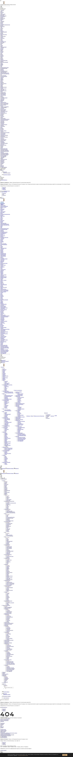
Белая (1, 323)
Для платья (2, 318)
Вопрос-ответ (2, 732)
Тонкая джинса (3, 306)
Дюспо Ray (2, 260)
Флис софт (2, 283)
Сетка (1, 268)
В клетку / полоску (3, 309)
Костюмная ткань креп (4, 237)
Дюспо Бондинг (3, 256)
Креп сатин (2, 212)
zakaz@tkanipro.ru (4, 707)
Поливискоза (2, 233)
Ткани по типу (2, 205)
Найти (2, 752)
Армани (1, 301)
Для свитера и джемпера (4, 350)
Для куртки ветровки (4, 339)
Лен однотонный (3, 243)
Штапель (1, 303)
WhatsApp (4, 189)
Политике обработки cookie (23, 755)
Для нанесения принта (4, 316)
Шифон (1, 302)
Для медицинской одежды (4, 315)
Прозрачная (2, 319)
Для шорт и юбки (3, 336)
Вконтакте (4, 187)
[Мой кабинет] (0, 467)
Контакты (2, 726)
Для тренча (2, 340)
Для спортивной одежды (4, 347)
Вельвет (1, 221)
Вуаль (1, 218)
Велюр (1, 222)
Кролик (1, 249)
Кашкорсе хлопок (3, 277)
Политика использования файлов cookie (7, 734)
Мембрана (2, 261)
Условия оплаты (3, 729)
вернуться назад (3, 718)
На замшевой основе (3, 232)
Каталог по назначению (4, 720)
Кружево (1, 241)
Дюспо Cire (2, 259)
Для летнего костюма (4, 333)
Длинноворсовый (3, 248)
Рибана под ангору (3, 287)
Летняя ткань (2, 332)
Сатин (1, 210)
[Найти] (1, 6)
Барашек (1, 250)
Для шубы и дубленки (4, 331)
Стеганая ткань (3, 269)
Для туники (2, 335)
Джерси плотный (3, 274)
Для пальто (2, 317)
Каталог (5, 482)
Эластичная (2, 266)
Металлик (2, 231)
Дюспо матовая (3, 255)
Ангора (1, 285)
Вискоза (1, 215)
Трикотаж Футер (3, 289)
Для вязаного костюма (4, 349)
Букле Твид (2, 220)
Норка (1, 247)
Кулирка (1, 278)
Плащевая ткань (3, 254)
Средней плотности (3, 321)
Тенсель (1, 217)
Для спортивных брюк (4, 351)
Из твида (1, 311)
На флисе (2, 230)
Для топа (1, 334)
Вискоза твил (2, 235)
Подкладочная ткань (3, 263)
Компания (6, 677)
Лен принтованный (3, 244)
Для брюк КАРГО (3, 304)
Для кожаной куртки (3, 307)
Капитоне (2, 275)
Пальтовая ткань (3, 253)
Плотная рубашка (3, 327)
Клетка (1, 240)
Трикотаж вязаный (3, 284)
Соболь (1, 246)
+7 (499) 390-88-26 (4, 167)
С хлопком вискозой (3, 258)
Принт (1, 219)
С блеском (2, 320)
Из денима (2, 325)
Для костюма (2, 308)
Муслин (1, 298)
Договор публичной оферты (5, 733)
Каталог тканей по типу (4, 719)
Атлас (7, 496)
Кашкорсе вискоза (3, 276)
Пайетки (1, 252)
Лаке (1, 227)
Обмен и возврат (3, 731)
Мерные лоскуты (3, 207)
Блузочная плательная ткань (5, 214)
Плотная (1, 239)
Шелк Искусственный (4, 299)
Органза (1, 251)
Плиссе (1, 262)
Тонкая (1, 344)
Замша (1, 225)
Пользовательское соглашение (5, 735)
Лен (1, 242)
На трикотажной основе (4, 228)
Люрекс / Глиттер (3, 280)
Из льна (1, 326)
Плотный (2, 209)
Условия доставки (3, 730)
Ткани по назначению (4, 206)
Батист (1, 294)
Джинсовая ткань (3, 223)
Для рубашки (8, 633)
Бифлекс (1, 271)
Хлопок (1, 292)
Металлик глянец (3, 341)
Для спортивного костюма (4, 329)
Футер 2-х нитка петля (4, 290)
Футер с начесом (3, 291)
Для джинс (2, 305)
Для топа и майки (3, 352)
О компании (2, 723)
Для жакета (2, 310)
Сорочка (1, 328)
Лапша (1, 279)
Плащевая (2, 338)
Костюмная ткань (9, 523)
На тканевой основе (3, 229)
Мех (1, 245)
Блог (1, 725)
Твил (1, 293)
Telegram (3, 188)
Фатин (1, 267)
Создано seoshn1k (3, 750)
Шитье (1, 297)
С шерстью (2, 238)
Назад (6, 481)
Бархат (1, 213)
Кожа (1, 226)
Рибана (1, 282)
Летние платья (2, 337)
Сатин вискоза (2, 211)
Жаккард (1, 236)
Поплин (1, 295)
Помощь (1, 727)
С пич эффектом (3, 353)
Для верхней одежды (3, 346)
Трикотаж (2, 270)
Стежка (1, 343)
